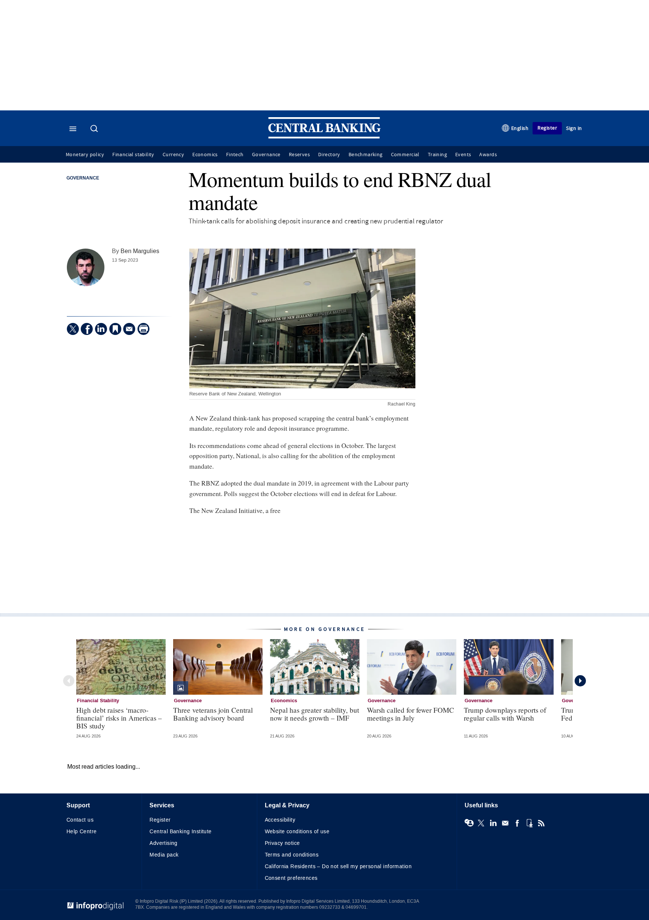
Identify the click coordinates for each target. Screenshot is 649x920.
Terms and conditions (291, 854)
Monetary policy (85, 154)
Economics (205, 154)
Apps (529, 823)
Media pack (163, 854)
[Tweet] (73, 329)
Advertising (163, 843)
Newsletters (505, 823)
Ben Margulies (140, 251)
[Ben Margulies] (85, 267)
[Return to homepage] (324, 137)
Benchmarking (366, 154)
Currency (173, 154)
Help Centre (81, 831)
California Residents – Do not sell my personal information (338, 866)
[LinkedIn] (101, 329)
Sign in (574, 128)
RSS (541, 823)
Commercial (405, 154)
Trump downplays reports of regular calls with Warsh (505, 714)
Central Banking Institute (180, 831)
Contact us (80, 819)
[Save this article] (115, 329)
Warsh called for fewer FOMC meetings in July (410, 714)
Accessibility (280, 819)
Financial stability (133, 154)
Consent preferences (291, 878)
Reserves (299, 154)
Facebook (517, 823)
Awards (488, 154)
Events (463, 154)
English (520, 128)
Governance (266, 154)
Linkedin (493, 823)
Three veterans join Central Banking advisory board (213, 714)
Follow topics (469, 823)
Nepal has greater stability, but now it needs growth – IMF (314, 714)
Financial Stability (98, 700)
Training (437, 154)
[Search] (95, 129)
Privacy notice (282, 843)
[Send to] (129, 329)
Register (547, 127)
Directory (329, 154)
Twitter (481, 823)
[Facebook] (87, 329)
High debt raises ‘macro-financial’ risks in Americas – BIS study (119, 718)
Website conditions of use (297, 831)
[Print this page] (143, 329)
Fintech (235, 154)
